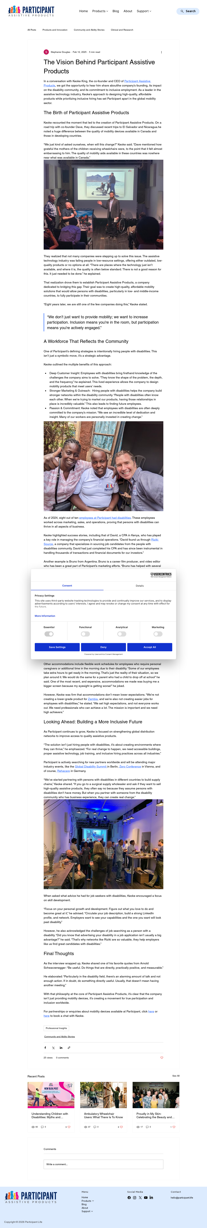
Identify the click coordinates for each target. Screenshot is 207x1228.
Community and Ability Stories (89, 30)
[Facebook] (129, 1198)
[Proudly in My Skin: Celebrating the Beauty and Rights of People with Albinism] (156, 1095)
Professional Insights (56, 1028)
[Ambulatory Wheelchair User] (103, 1095)
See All (176, 1075)
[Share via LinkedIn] (61, 1047)
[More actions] (161, 52)
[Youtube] (146, 1198)
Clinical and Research (122, 30)
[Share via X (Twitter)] (53, 1047)
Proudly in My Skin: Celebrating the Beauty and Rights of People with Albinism (154, 1115)
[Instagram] (135, 1198)
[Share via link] (69, 1047)
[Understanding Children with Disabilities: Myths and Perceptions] (51, 1095)
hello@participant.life (182, 1197)
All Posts (31, 30)
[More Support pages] (150, 11)
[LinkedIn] (151, 1198)
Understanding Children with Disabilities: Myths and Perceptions (50, 1115)
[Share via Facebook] (45, 1047)
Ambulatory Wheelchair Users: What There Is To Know (103, 1115)
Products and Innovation (55, 30)
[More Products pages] (107, 11)
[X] (140, 1198)
